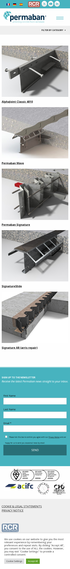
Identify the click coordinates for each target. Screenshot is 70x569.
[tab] (35, 30)
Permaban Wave (13, 163)
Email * (7, 423)
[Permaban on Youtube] (51, 4)
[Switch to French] (8, 4)
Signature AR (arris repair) (20, 348)
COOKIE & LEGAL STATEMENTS (22, 506)
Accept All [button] (33, 561)
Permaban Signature (16, 225)
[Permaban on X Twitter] (44, 4)
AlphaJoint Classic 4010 (17, 102)
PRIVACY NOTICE (12, 510)
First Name (9, 395)
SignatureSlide (12, 286)
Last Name (9, 409)
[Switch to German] (14, 4)
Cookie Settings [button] (14, 561)
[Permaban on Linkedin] (57, 4)
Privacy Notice (54, 437)
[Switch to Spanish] (21, 4)
